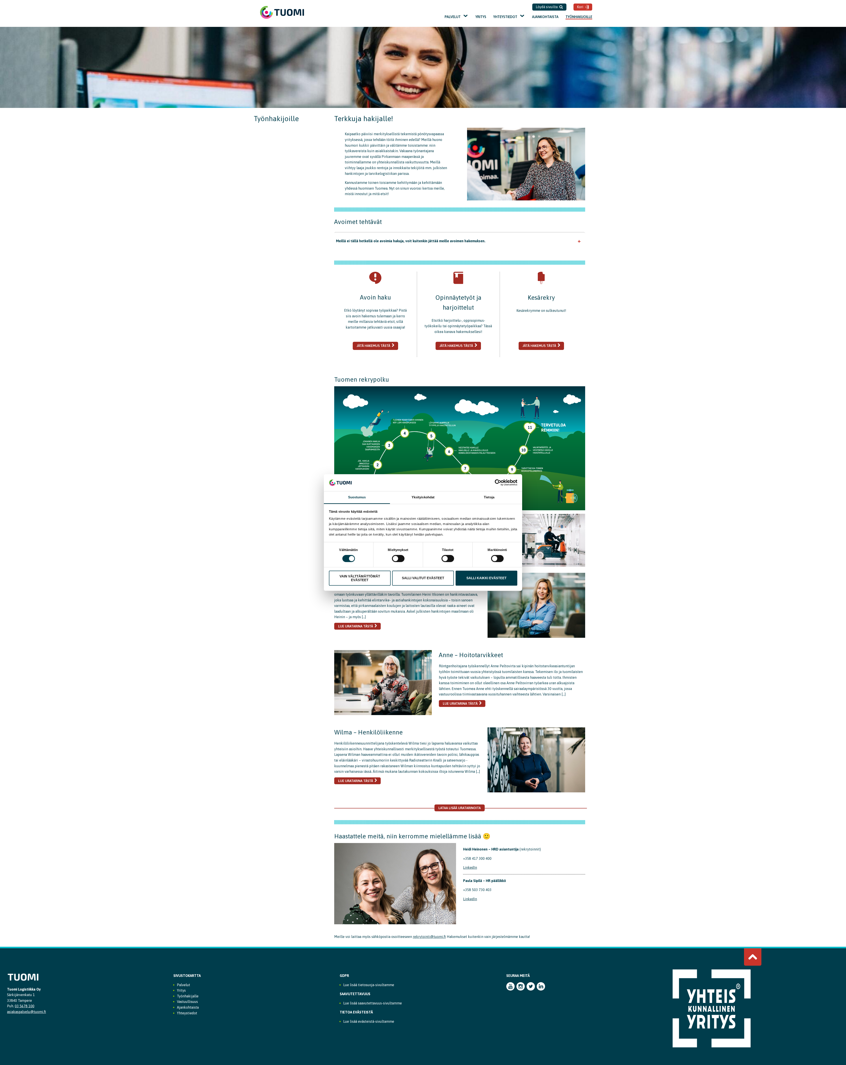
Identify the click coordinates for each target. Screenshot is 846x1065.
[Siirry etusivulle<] (282, 18)
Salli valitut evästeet (423, 578)
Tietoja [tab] (489, 497)
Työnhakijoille (579, 17)
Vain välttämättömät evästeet (360, 578)
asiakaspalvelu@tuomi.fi (26, 1012)
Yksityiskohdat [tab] (423, 497)
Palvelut (453, 17)
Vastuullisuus (187, 1002)
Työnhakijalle (188, 996)
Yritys (480, 17)
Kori (580, 7)
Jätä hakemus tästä (373, 346)
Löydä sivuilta (547, 7)
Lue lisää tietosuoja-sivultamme (368, 985)
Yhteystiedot (505, 17)
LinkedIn (470, 867)
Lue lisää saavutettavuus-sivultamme (372, 1003)
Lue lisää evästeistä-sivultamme (368, 1021)
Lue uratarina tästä (355, 626)
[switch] (398, 558)
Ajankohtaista (545, 17)
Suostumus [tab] (357, 497)
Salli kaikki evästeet (486, 578)
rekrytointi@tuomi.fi (429, 937)
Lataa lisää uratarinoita (459, 808)
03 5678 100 (24, 1006)
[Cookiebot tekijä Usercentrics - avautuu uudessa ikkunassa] (498, 482)
